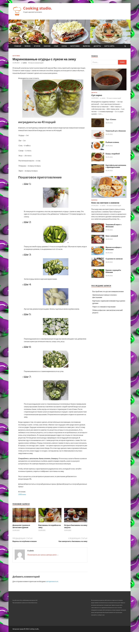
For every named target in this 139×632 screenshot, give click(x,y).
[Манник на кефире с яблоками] (97, 254)
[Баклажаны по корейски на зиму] (50, 523)
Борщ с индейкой (113, 154)
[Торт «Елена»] (97, 126)
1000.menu (22, 494)
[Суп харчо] (108, 91)
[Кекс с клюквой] (97, 243)
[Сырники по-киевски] (97, 266)
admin (25, 63)
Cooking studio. (37, 8)
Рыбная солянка (112, 142)
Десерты (97, 46)
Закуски (47, 46)
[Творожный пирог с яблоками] (97, 232)
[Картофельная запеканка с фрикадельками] (97, 172)
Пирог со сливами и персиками (103, 307)
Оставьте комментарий (35, 63)
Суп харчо (96, 95)
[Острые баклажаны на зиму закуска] (75, 523)
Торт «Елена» (111, 119)
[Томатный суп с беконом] (97, 138)
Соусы (64, 46)
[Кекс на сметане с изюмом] (108, 198)
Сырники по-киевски (114, 259)
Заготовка (74, 46)
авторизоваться (52, 581)
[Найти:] (108, 62)
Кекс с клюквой (112, 236)
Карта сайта (109, 46)
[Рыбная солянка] (97, 149)
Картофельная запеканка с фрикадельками (116, 166)
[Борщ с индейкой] (97, 161)
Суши (56, 46)
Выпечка (86, 46)
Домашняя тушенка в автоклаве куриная (21, 526)
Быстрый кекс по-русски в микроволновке (108, 291)
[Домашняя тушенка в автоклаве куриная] (24, 523)
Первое (28, 46)
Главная (17, 46)
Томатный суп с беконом (116, 131)
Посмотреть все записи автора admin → (43, 555)
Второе (37, 46)
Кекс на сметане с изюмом (105, 202)
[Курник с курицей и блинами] (97, 277)
